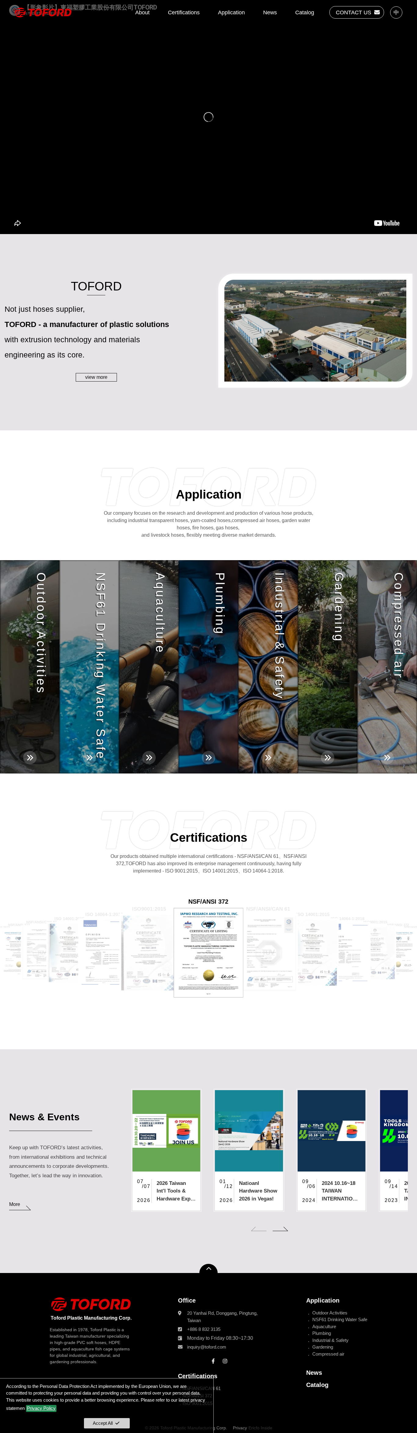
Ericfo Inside (260, 1428)
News (270, 12)
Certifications (184, 12)
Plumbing (321, 1333)
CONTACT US (353, 12)
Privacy (240, 1428)
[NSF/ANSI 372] (19, 953)
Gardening (322, 1346)
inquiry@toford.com (206, 1346)
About (142, 12)
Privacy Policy (41, 1408)
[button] (259, 1231)
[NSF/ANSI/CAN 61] (42, 953)
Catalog (304, 12)
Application (231, 12)
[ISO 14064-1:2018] (104, 952)
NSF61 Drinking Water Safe (339, 1319)
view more (96, 377)
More (14, 1204)
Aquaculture (324, 1326)
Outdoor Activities (329, 1312)
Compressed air (328, 1354)
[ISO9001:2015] (149, 953)
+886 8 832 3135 (203, 1329)
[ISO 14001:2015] (69, 953)
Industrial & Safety (330, 1340)
